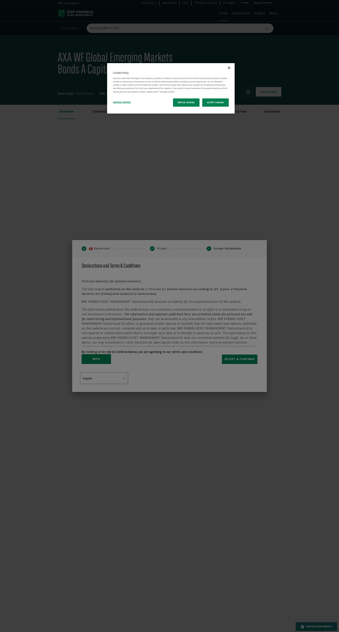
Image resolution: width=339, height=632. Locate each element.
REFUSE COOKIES (186, 102)
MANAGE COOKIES (122, 102)
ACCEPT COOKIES (215, 102)
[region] (171, 88)
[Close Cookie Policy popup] (229, 68)
